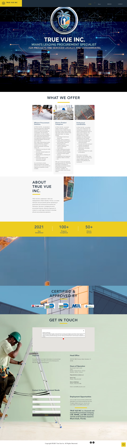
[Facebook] (91, 443)
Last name (34, 399)
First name (34, 394)
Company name (35, 404)
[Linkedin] (93, 443)
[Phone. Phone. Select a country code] (34, 412)
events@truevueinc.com (79, 386)
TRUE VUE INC (12, 2)
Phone (33, 409)
